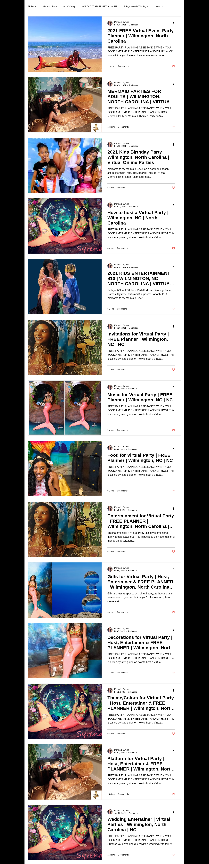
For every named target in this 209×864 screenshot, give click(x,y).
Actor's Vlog (69, 6)
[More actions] (175, 23)
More (157, 6)
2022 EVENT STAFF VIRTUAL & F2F (99, 6)
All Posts (32, 6)
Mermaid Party (50, 6)
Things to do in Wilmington (136, 6)
